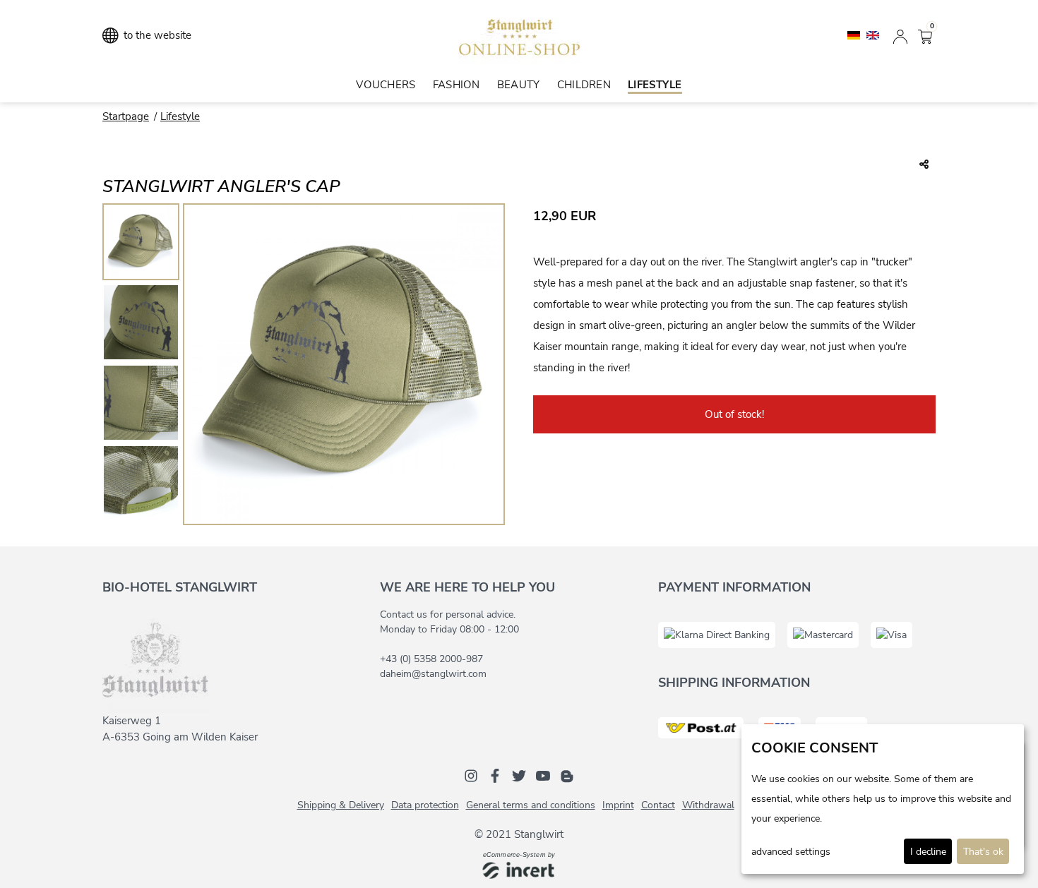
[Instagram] (471, 775)
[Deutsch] (855, 35)
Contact (658, 805)
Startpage (125, 116)
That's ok (983, 851)
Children (584, 85)
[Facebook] (495, 775)
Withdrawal (708, 805)
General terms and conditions (530, 805)
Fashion (456, 85)
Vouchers (385, 85)
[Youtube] (543, 775)
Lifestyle (655, 85)
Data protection (425, 805)
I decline (928, 851)
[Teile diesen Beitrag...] (924, 165)
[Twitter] (519, 775)
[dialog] (882, 799)
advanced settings (790, 851)
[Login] (900, 35)
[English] (872, 35)
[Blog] (567, 775)
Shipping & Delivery (340, 805)
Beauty (518, 85)
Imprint (618, 805)
